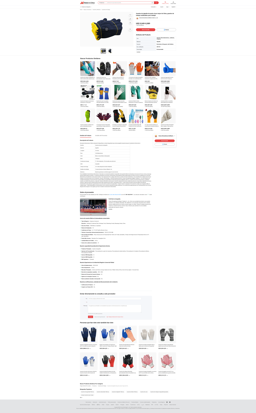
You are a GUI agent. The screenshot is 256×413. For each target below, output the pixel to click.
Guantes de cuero (144, 391)
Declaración (95, 402)
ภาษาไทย (156, 404)
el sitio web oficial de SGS (115, 194)
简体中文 (93, 404)
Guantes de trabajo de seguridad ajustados (159, 391)
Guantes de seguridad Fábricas (87, 391)
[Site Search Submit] (156, 2)
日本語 (103, 404)
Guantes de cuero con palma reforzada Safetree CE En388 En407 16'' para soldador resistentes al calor (102, 101)
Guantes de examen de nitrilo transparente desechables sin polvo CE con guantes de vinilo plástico (120, 101)
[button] (152, 2)
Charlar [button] (167, 29)
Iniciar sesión (173, 3)
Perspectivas (154, 402)
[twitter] (169, 402)
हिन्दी (152, 404)
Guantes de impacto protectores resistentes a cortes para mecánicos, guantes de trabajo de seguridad (87, 101)
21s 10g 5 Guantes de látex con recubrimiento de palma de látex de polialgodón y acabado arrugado (152, 125)
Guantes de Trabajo (106, 9)
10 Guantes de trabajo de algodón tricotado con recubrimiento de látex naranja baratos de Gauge (136, 78)
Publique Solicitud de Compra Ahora (115, 316)
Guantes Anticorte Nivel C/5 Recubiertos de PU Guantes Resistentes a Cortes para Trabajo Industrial (119, 78)
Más (81, 397)
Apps (167, 6)
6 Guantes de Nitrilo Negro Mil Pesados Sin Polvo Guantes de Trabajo (135, 125)
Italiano (127, 404)
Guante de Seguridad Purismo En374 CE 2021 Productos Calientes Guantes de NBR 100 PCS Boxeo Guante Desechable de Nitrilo (168, 78)
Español (112, 404)
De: (86, 298)
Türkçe (161, 404)
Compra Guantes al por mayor (87, 395)
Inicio (81, 9)
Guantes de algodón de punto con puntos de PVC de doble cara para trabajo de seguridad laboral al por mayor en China (88, 346)
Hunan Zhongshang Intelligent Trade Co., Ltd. (148, 17)
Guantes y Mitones (96, 9)
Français (107, 404)
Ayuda (161, 6)
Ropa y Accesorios (87, 9)
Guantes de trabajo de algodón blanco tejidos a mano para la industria (167, 125)
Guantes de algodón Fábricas (118, 391)
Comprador (153, 6)
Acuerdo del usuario (102, 402)
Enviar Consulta (145, 29)
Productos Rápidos (134, 402)
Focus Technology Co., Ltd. (125, 407)
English (88, 404)
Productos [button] (101, 2)
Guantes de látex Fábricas (132, 391)
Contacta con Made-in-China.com (124, 402)
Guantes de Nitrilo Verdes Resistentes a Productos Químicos (136, 101)
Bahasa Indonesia (173, 404)
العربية (142, 404)
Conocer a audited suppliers (145, 402)
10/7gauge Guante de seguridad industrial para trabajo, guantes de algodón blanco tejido (103, 125)
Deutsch (117, 404)
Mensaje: (85, 305)
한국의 (138, 404)
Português (122, 404)
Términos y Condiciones (175, 408)
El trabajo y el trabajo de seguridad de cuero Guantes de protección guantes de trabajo (120, 125)
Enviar (90, 317)
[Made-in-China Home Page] (87, 2)
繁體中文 (98, 404)
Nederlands (147, 404)
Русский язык (132, 404)
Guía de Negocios (161, 402)
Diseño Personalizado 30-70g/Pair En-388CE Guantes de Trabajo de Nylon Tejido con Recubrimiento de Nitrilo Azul (108, 346)
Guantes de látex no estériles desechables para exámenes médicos (167, 101)
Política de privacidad (112, 402)
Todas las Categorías (86, 6)
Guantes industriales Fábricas (103, 391)
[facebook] (167, 402)
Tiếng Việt (166, 404)
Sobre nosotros (88, 402)
